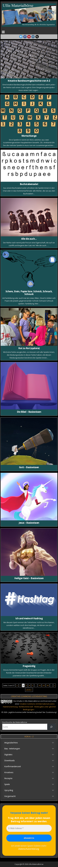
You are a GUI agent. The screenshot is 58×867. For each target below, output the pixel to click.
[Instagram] (33, 36)
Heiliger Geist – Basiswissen (29, 578)
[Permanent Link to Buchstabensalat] (29, 166)
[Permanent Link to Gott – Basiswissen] (29, 441)
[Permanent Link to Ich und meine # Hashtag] (29, 600)
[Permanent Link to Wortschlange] (29, 114)
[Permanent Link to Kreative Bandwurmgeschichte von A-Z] (29, 59)
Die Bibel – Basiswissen (29, 411)
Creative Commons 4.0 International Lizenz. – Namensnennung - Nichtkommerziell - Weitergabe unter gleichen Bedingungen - (29, 707)
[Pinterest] (29, 36)
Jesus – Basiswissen (29, 522)
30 (48, 685)
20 (44, 685)
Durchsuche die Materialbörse (14, 722)
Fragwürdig (29, 666)
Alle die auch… (29, 238)
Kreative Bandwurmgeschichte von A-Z (29, 80)
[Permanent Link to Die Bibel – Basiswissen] (29, 386)
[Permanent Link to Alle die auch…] (29, 217)
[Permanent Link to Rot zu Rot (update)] (29, 327)
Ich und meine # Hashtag (29, 618)
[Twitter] (21, 36)
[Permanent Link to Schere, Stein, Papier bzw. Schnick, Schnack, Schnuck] (29, 269)
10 (39, 685)
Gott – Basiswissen (29, 467)
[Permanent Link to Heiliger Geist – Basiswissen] (29, 552)
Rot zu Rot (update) (29, 348)
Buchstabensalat (29, 184)
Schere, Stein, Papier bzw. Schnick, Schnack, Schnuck (29, 293)
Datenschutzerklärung (28, 848)
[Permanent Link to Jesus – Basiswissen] (29, 496)
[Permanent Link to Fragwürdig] (29, 648)
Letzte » (29, 690)
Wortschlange (29, 135)
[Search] (37, 36)
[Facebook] (25, 36)
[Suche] (51, 727)
